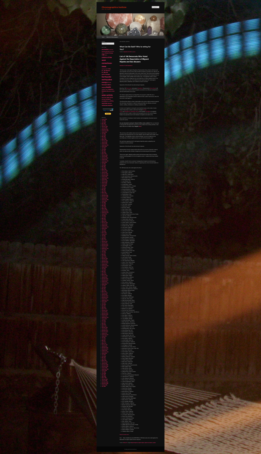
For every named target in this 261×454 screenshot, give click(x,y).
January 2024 (104, 156)
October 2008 (104, 385)
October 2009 (104, 367)
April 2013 (104, 307)
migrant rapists (141, 442)
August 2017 (104, 234)
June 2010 (104, 356)
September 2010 (105, 351)
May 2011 (104, 340)
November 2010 (105, 349)
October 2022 (104, 176)
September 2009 (105, 369)
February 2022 (105, 181)
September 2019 (105, 212)
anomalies (105, 49)
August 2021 (104, 185)
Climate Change (109, 53)
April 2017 (104, 238)
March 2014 (104, 291)
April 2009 (104, 376)
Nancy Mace (153, 88)
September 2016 (105, 248)
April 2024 (104, 152)
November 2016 (105, 245)
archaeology (111, 49)
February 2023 (105, 171)
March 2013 (104, 308)
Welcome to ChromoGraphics (112, 37)
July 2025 (104, 133)
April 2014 (104, 290)
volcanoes (105, 105)
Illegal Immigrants (134, 442)
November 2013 (105, 297)
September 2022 (105, 178)
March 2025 (104, 139)
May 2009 (104, 374)
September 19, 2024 (123, 65)
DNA (109, 69)
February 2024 (105, 155)
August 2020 (104, 201)
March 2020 (104, 208)
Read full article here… (125, 434)
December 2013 (105, 295)
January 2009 (104, 380)
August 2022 (104, 179)
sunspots (108, 99)
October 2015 (104, 264)
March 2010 (104, 360)
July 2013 (104, 303)
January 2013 (104, 311)
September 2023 (105, 161)
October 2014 (104, 281)
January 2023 (104, 172)
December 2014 (105, 278)
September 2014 (105, 283)
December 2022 (105, 173)
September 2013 (105, 300)
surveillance (105, 101)
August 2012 (104, 318)
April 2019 (104, 219)
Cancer (103, 53)
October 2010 (104, 350)
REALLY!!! (125, 442)
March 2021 (104, 192)
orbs (102, 92)
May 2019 (104, 218)
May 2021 (104, 189)
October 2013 (104, 298)
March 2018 (104, 232)
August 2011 (104, 336)
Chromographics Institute (114, 7)
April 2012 (104, 324)
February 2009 (105, 379)
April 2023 (104, 168)
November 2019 (105, 211)
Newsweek (130, 65)
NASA (113, 91)
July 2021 (104, 186)
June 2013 (104, 304)
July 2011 (104, 337)
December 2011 (105, 330)
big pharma (104, 51)
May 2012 (104, 323)
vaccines (104, 103)
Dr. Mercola (105, 72)
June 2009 (104, 373)
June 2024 (104, 149)
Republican (140, 88)
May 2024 (104, 150)
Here (140, 126)
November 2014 (105, 280)
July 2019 (104, 215)
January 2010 (104, 363)
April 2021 (104, 191)
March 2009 (104, 377)
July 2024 (104, 148)
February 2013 (105, 310)
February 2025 (105, 140)
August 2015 (104, 267)
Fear (110, 82)
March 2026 (104, 125)
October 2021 (104, 184)
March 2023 (104, 169)
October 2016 (104, 247)
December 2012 (105, 313)
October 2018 (104, 225)
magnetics (110, 89)
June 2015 (104, 270)
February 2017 (105, 241)
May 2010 (104, 357)
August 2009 (104, 370)
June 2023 (104, 165)
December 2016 (105, 244)
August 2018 (104, 228)
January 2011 (104, 346)
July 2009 (104, 372)
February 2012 (105, 327)
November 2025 (105, 129)
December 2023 (105, 158)
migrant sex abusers (149, 442)
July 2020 (104, 202)
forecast (104, 85)
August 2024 (104, 146)
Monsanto (109, 91)
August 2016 (104, 250)
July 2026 (104, 120)
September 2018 (105, 227)
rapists (154, 442)
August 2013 (104, 301)
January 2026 (104, 127)
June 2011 (104, 339)
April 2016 (104, 255)
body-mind (112, 51)
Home (103, 37)
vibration (110, 103)
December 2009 (105, 364)
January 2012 (104, 329)
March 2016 (104, 257)
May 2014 (104, 288)
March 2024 (104, 153)
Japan (106, 89)
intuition (103, 89)
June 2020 (104, 204)
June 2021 (104, 188)
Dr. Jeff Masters (106, 70)
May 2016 (104, 254)
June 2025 (104, 135)
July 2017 (104, 235)
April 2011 (104, 341)
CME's (106, 55)
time (109, 101)
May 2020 (104, 205)
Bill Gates (108, 51)
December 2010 (105, 347)
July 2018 (104, 229)
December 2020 (105, 195)
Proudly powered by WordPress (130, 449)
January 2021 (104, 194)
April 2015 (104, 273)
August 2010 (104, 353)
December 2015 (105, 261)
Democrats (128, 88)
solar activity (107, 95)
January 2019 (104, 224)
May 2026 (104, 123)
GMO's (109, 85)
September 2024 (105, 145)
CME (103, 55)
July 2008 (104, 386)
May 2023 (104, 166)
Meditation (104, 91)
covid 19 (106, 68)
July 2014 (104, 285)
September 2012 (105, 317)
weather (110, 105)
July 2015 (104, 268)
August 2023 (104, 162)
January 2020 (104, 209)
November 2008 (105, 383)
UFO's (112, 101)
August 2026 (104, 119)
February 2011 (105, 344)
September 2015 (105, 265)
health (108, 87)
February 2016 (105, 258)
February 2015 (105, 275)
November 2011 (105, 331)
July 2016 (104, 251)
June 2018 (104, 231)
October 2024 (104, 143)
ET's (108, 82)
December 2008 (105, 382)
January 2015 (104, 277)
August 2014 (104, 284)
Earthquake (106, 76)
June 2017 (104, 237)
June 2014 (104, 287)
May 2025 (104, 136)
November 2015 (105, 262)
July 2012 (104, 320)
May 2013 (104, 306)
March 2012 (104, 326)
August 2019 (104, 214)
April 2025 (104, 138)
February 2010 (105, 362)
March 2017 (104, 239)
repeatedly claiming (134, 111)
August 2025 (104, 132)
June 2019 (104, 216)
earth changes (106, 74)
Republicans (127, 111)
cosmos (103, 68)
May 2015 (104, 271)
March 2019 (104, 221)
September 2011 (105, 334)
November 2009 (105, 366)
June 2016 (104, 252)
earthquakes (107, 79)
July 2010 (104, 354)
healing (104, 87)
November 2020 (105, 196)
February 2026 (105, 126)
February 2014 (105, 293)
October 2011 (104, 333)
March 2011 (104, 343)
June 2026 (104, 122)
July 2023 (104, 163)
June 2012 (104, 321)
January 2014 (104, 294)
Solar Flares (110, 97)
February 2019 (105, 222)
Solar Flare (104, 97)
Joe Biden (148, 111)
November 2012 (105, 314)
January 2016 (104, 260)
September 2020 (105, 199)
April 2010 (104, 359)
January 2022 (104, 182)
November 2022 (105, 175)
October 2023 (104, 159)
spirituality (104, 99)
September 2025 (105, 130)
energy (104, 82)
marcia (134, 51)
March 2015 (104, 274)
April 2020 (104, 206)
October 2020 (104, 198)
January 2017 (104, 242)
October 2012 (104, 316)
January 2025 (104, 142)
